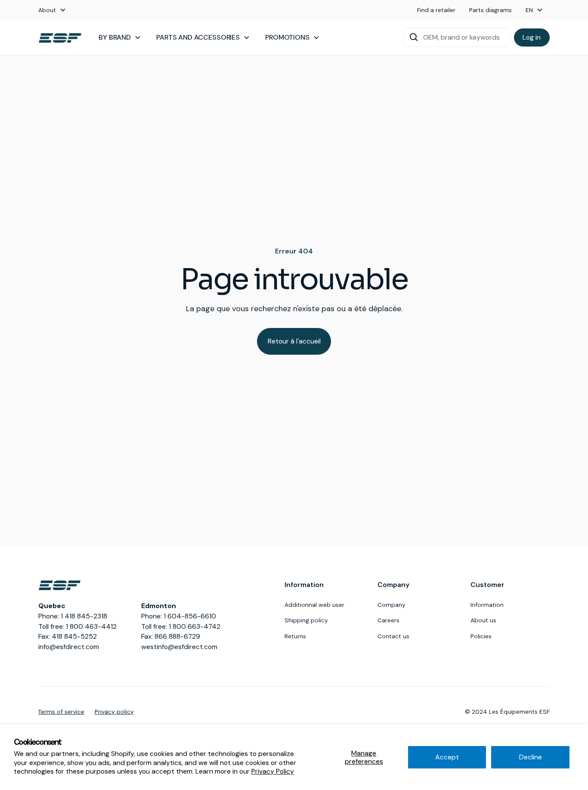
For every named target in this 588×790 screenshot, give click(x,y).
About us (483, 620)
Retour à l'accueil (294, 341)
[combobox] (457, 37)
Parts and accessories (198, 37)
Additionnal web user (314, 605)
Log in (532, 37)
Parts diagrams (490, 10)
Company (391, 605)
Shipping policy (306, 620)
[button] (52, 10)
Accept (447, 757)
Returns (295, 636)
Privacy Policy (272, 771)
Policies (481, 636)
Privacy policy (114, 711)
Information (487, 605)
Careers (388, 620)
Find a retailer (436, 10)
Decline (530, 757)
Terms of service (61, 711)
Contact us (393, 636)
